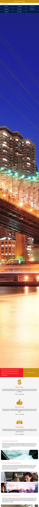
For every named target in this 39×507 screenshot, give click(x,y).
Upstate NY (6, 11)
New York (6, 6)
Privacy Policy (19, 11)
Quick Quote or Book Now (19, 1)
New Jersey (32, 6)
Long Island (19, 9)
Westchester (32, 9)
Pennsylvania (6, 9)
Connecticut (19, 6)
